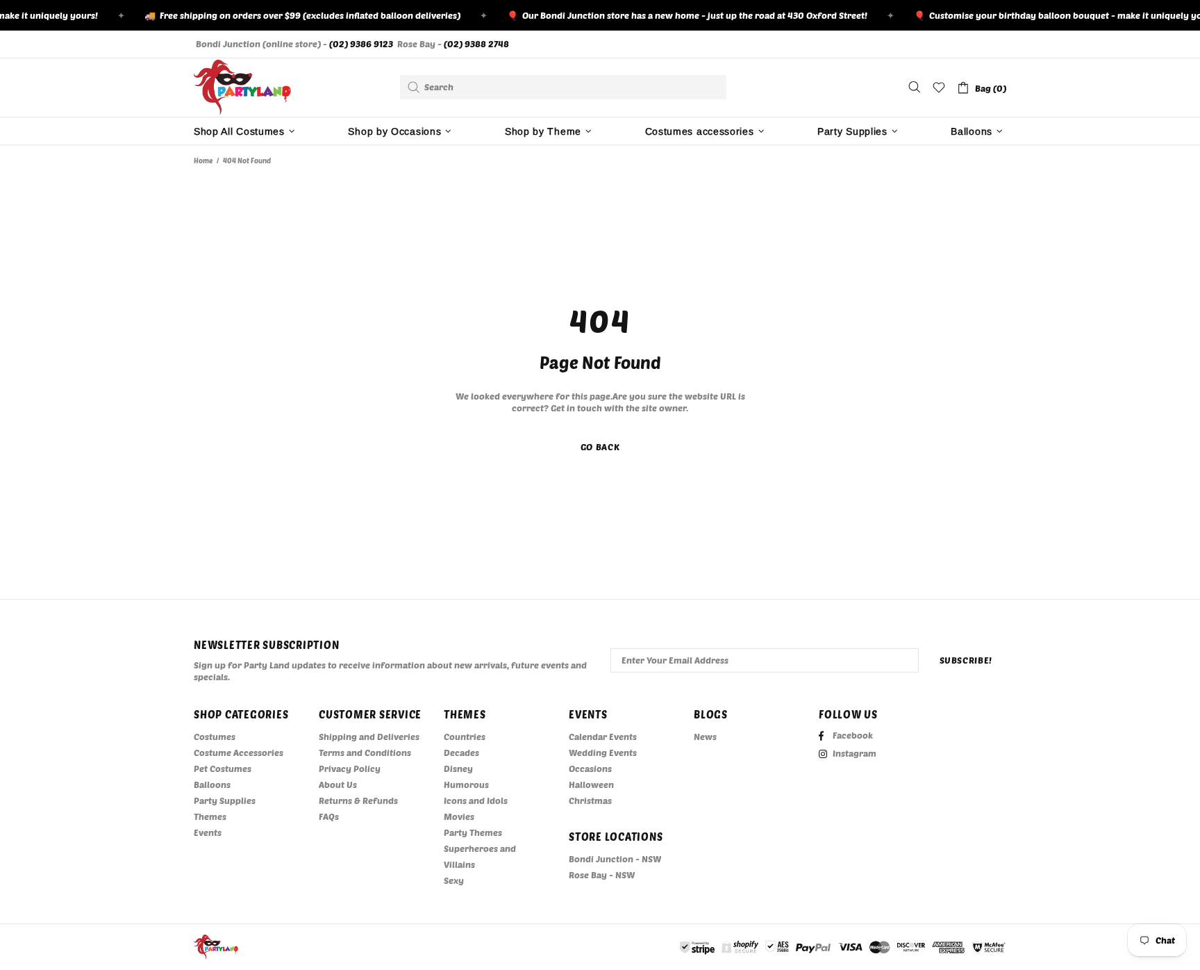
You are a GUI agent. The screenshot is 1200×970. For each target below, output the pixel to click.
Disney (458, 768)
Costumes (214, 736)
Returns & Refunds (358, 800)
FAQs (329, 816)
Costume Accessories (238, 752)
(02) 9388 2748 (476, 43)
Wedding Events (603, 752)
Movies (459, 816)
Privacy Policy (350, 768)
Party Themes (473, 832)
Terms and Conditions (365, 752)
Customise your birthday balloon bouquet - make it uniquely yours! (1054, 15)
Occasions (590, 768)
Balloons (212, 784)
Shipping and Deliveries (369, 736)
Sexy (454, 880)
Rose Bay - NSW (602, 874)
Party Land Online (242, 87)
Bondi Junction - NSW (615, 858)
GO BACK (600, 446)
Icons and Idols (476, 800)
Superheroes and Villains (480, 856)
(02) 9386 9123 (361, 43)
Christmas (590, 800)
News (705, 736)
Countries (464, 736)
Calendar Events (603, 736)
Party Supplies (225, 800)
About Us (338, 784)
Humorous (466, 784)
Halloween (591, 784)
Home (203, 160)
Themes (210, 816)
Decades (461, 752)
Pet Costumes (222, 768)
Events (208, 832)
